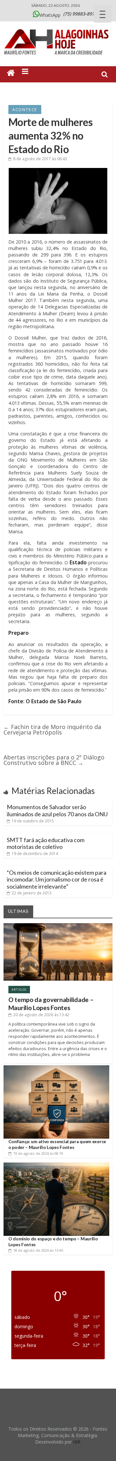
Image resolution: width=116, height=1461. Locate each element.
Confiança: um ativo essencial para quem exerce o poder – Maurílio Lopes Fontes (57, 1144)
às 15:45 (38, 1250)
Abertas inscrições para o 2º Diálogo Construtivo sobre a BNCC (54, 760)
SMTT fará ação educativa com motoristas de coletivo (45, 843)
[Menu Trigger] (102, 14)
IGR (77, 1442)
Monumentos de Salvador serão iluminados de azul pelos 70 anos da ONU (57, 810)
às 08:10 (38, 1153)
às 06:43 (40, 159)
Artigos (19, 989)
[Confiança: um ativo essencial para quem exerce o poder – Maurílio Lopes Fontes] (56, 1068)
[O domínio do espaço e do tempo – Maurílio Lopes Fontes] (56, 1165)
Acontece (24, 109)
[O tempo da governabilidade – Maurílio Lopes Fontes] (58, 926)
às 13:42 (41, 1014)
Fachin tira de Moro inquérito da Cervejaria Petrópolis (52, 729)
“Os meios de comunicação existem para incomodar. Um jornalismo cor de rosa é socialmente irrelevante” (56, 879)
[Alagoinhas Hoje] (58, 27)
